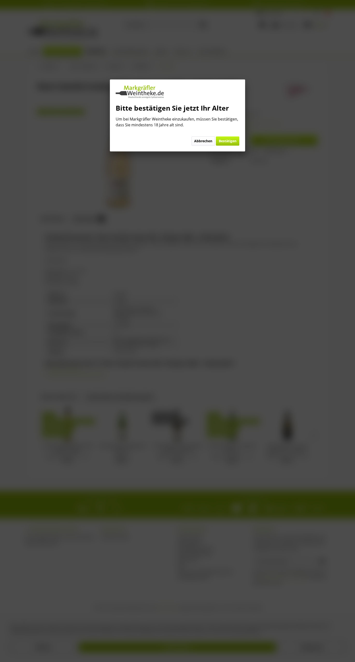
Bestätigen (227, 141)
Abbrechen (203, 141)
